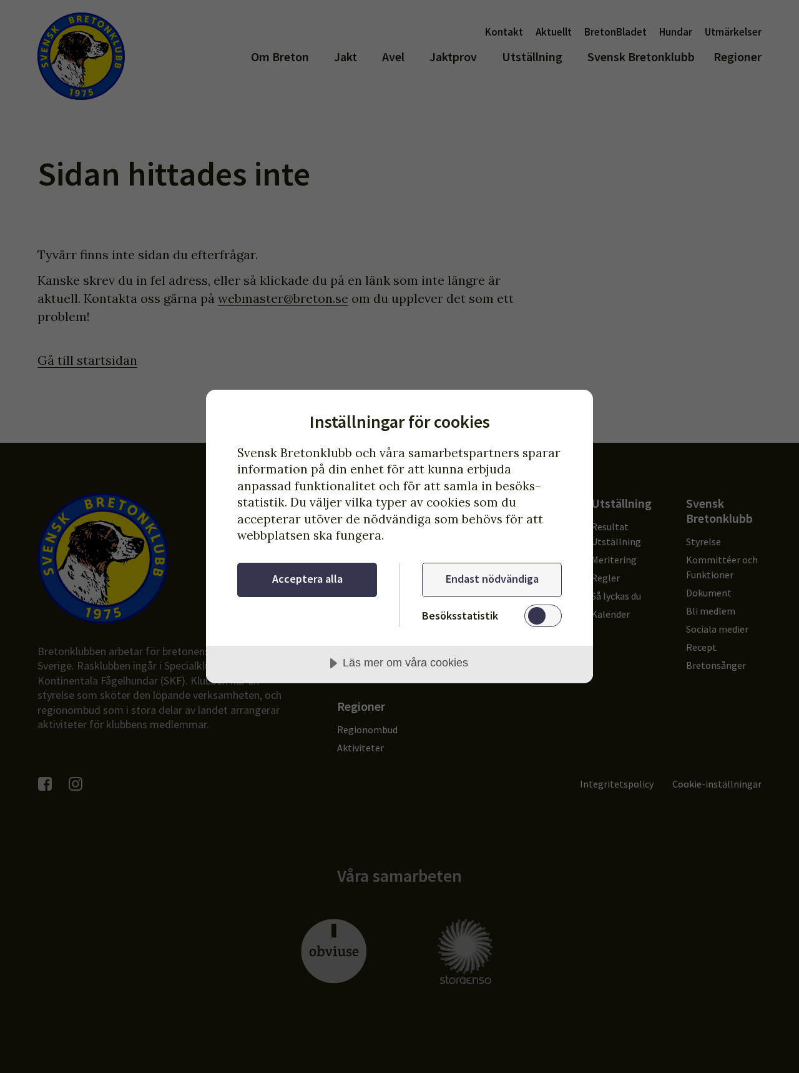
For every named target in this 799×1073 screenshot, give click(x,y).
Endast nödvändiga (492, 578)
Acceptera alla (307, 578)
